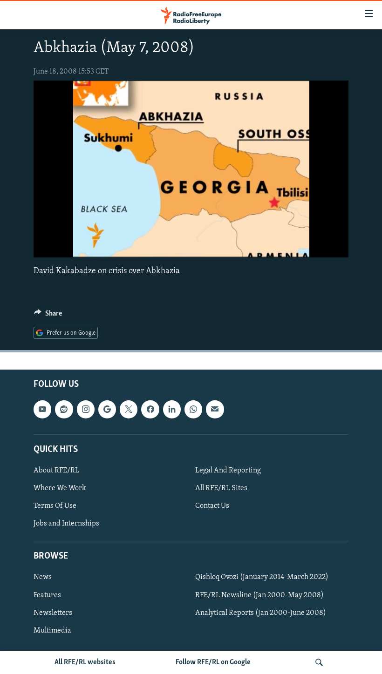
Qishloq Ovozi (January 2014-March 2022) (261, 577)
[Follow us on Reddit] (64, 409)
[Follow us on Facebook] (150, 409)
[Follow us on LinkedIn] (172, 409)
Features (47, 595)
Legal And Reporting (228, 470)
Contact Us (212, 506)
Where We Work (60, 488)
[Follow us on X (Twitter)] (128, 409)
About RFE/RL (56, 470)
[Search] (319, 662)
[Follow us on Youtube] (42, 409)
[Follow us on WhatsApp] (193, 409)
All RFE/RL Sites (221, 488)
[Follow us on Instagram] (86, 409)
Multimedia (52, 630)
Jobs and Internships (66, 523)
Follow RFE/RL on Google (213, 662)
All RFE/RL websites (85, 662)
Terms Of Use (55, 506)
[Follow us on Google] (107, 409)
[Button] (48, 315)
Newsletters (53, 612)
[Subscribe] (215, 409)
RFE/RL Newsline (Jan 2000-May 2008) (259, 595)
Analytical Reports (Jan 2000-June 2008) (260, 612)
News (43, 577)
